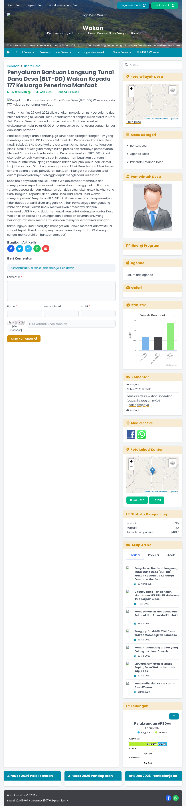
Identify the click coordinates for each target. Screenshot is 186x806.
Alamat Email (52, 306)
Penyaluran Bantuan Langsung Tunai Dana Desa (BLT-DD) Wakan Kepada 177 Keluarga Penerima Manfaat (155, 573)
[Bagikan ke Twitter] (19, 248)
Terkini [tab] (135, 555)
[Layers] (173, 90)
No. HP (85, 306)
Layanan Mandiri (131, 5)
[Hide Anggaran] (144, 732)
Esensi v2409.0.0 (17, 800)
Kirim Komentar (22, 339)
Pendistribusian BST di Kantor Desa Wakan (155, 685)
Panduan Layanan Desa (64, 5)
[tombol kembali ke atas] (178, 798)
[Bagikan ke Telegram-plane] (28, 248)
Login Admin (163, 5)
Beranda (13, 66)
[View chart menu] (175, 316)
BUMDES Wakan (147, 52)
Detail (156, 500)
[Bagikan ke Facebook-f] (11, 248)
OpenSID (174, 118)
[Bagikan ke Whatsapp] (37, 248)
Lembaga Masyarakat (92, 52)
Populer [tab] (153, 555)
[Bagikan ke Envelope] (45, 248)
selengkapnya (139, 399)
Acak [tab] (171, 555)
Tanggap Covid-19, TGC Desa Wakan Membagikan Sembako (155, 633)
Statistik (138, 305)
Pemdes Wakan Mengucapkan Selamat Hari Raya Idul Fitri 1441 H (155, 615)
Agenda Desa (35, 5)
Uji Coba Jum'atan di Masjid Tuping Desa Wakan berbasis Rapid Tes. (154, 667)
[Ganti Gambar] (16, 328)
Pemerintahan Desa (54, 52)
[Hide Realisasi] (161, 732)
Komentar (14, 277)
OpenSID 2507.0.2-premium (48, 800)
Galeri (136, 287)
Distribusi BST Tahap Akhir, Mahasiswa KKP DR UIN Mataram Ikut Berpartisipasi (156, 595)
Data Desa (121, 52)
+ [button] (131, 88)
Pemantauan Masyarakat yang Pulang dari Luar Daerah (156, 649)
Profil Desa (24, 52)
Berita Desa (15, 5)
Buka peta (133, 122)
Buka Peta (137, 500)
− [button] (131, 94)
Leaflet (147, 118)
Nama (12, 306)
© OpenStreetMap (160, 118)
